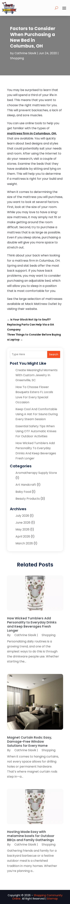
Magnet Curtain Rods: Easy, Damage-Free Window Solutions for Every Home (29, 741)
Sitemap (52, 898)
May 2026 (22, 529)
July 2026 (22, 516)
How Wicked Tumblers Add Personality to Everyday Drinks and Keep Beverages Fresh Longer (32, 624)
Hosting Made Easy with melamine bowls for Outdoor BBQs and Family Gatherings (30, 836)
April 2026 (22, 536)
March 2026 (24, 543)
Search (53, 354)
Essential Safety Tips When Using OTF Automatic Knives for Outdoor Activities (35, 431)
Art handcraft (25, 485)
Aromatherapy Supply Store (36, 473)
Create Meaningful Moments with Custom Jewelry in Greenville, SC (36, 375)
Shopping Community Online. (37, 896)
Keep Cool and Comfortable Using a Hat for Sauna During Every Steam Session (36, 414)
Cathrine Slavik (25, 53)
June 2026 (22, 522)
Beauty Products (27, 498)
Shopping (17, 58)
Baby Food (23, 492)
